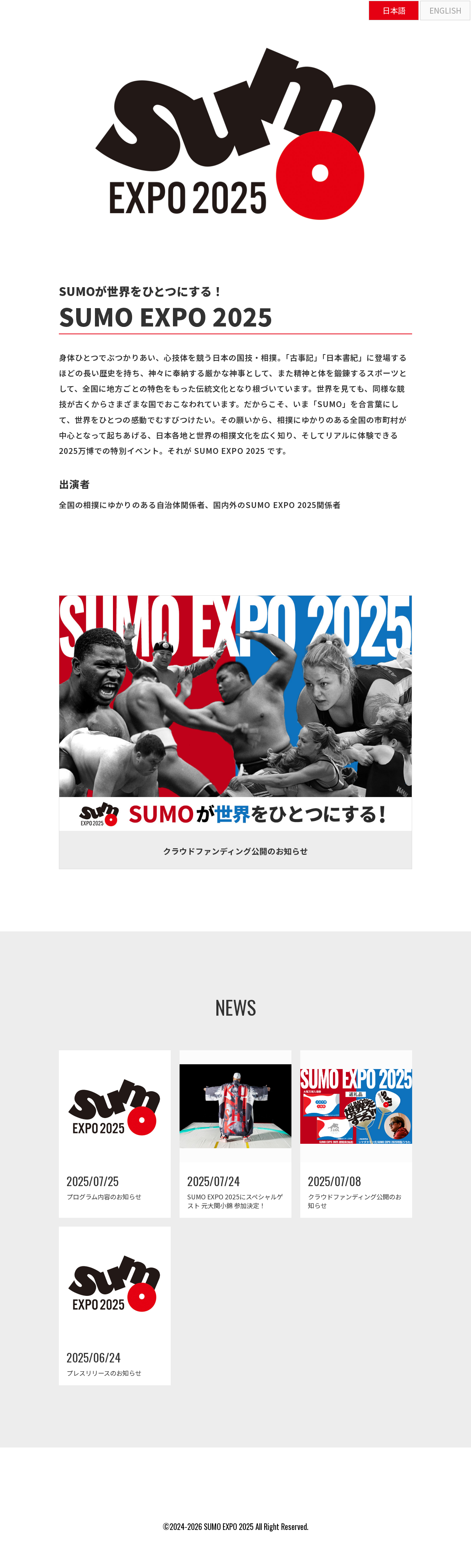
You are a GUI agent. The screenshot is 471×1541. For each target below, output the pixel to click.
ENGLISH (445, 10)
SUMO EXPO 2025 (229, 1526)
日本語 (394, 10)
